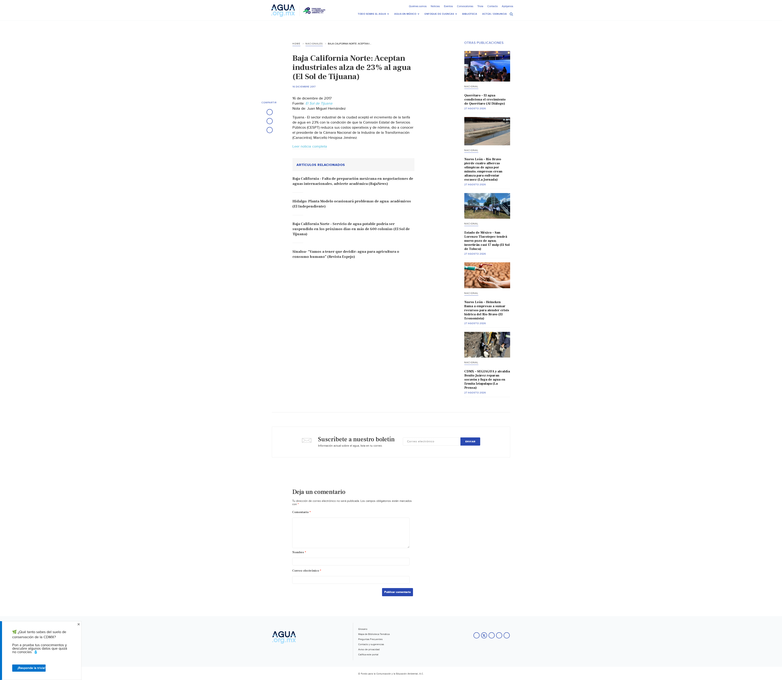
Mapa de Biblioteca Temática (374, 634)
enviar (470, 441)
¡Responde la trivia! (31, 668)
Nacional (471, 86)
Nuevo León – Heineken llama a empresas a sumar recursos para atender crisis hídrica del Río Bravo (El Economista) (486, 310)
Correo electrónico (306, 571)
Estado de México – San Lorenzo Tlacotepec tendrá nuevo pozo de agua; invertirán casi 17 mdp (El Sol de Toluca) (487, 241)
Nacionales (314, 43)
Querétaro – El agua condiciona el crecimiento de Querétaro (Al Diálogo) (485, 99)
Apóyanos (507, 6)
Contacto (492, 6)
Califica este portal (368, 654)
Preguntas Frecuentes (370, 639)
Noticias (435, 6)
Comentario (301, 512)
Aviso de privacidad (369, 649)
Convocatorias (465, 6)
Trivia (480, 6)
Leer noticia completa (309, 146)
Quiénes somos (418, 6)
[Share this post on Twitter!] (270, 121)
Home (296, 43)
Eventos (448, 6)
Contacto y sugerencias (371, 644)
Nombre (299, 552)
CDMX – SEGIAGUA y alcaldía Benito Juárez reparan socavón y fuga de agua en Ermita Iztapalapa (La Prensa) (487, 379)
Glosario (362, 629)
